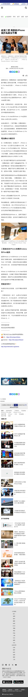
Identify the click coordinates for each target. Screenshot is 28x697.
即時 (14, 16)
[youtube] (16, 665)
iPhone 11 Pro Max (6, 412)
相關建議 (4, 689)
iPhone (10, 414)
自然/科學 (14, 645)
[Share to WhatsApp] (17, 72)
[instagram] (3, 665)
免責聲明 (17, 689)
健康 (14, 640)
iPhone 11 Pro (17, 412)
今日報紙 (14, 611)
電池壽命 (23, 410)
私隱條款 (23, 689)
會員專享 (8, 16)
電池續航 (21, 414)
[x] (12, 665)
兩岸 (26, 16)
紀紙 (14, 647)
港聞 (22, 16)
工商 (14, 659)
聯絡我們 (10, 689)
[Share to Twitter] (12, 72)
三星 (15, 414)
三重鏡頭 (16, 410)
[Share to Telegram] (14, 72)
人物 (14, 635)
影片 (14, 613)
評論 (14, 633)
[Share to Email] (19, 72)
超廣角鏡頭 (9, 410)
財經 (14, 623)
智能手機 (3, 414)
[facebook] (6, 665)
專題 (14, 630)
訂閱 (25, 405)
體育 (14, 649)
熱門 (18, 16)
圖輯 (14, 657)
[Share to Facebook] (10, 72)
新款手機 (3, 415)
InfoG (14, 625)
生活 (14, 637)
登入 (16, 405)
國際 (14, 621)
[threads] (9, 665)
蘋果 (9, 415)
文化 (14, 642)
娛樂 (14, 654)
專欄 (14, 628)
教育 (14, 652)
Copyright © (5, 691)
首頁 (2, 16)
